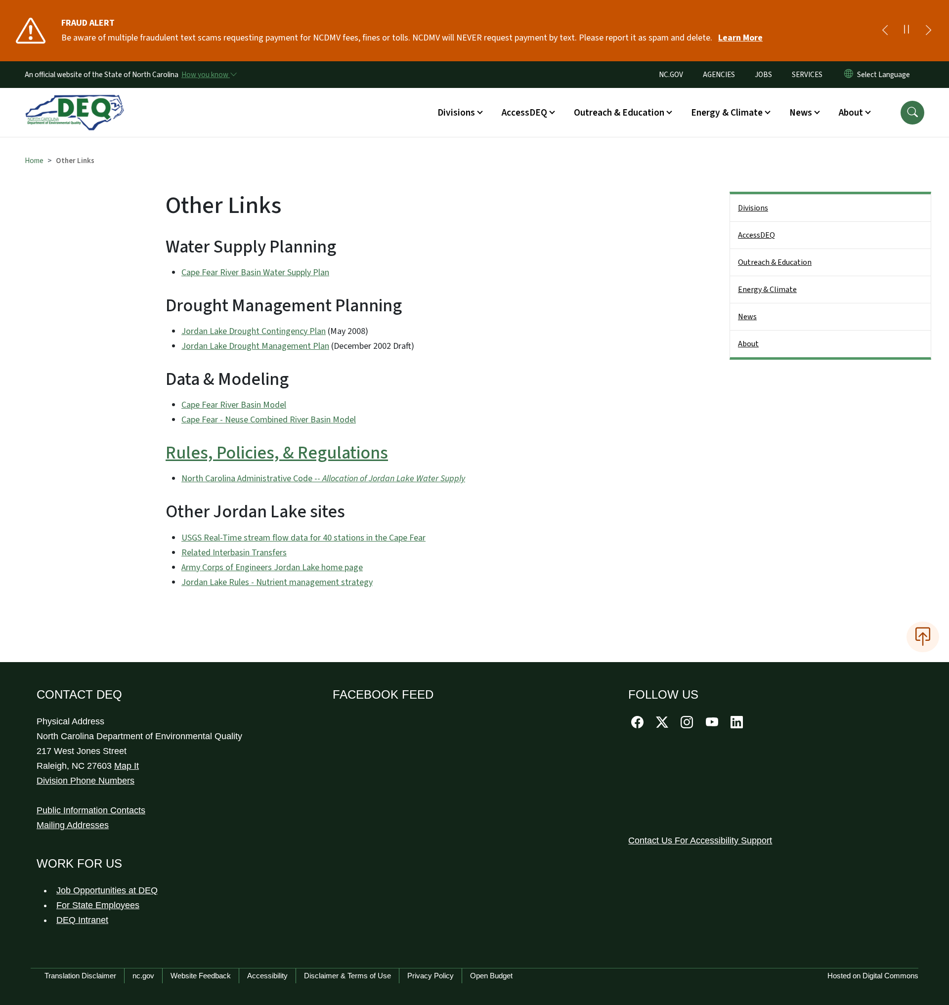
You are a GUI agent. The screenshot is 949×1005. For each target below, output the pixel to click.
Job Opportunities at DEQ (107, 890)
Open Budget (491, 975)
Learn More (740, 38)
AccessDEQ (756, 235)
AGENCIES (719, 74)
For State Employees (97, 905)
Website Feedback (201, 975)
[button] (912, 113)
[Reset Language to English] (848, 74)
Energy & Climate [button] (727, 113)
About (748, 343)
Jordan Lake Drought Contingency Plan (253, 331)
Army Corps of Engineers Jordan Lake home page (272, 567)
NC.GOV (671, 74)
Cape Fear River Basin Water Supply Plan (255, 272)
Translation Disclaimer (80, 975)
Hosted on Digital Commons (872, 975)
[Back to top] (922, 637)
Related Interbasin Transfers (234, 552)
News (747, 316)
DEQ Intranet (82, 920)
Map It (126, 766)
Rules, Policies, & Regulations (277, 452)
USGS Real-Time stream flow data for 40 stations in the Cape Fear (303, 538)
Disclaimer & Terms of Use (347, 975)
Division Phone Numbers (85, 781)
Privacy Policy (430, 975)
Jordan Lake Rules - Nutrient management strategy (277, 582)
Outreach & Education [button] (619, 113)
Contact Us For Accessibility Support (700, 840)
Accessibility (267, 975)
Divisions (753, 208)
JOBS (763, 74)
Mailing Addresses (73, 825)
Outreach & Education (775, 262)
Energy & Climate (767, 289)
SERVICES (807, 74)
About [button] (851, 113)
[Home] (75, 101)
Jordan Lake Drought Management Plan (255, 346)
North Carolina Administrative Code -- (323, 478)
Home (34, 160)
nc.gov (143, 975)
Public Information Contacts (91, 810)
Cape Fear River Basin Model (233, 405)
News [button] (800, 113)
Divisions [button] (456, 113)
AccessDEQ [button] (524, 113)
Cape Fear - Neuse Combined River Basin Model (268, 420)
